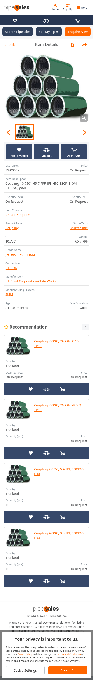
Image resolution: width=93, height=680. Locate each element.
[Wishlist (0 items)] (15, 21)
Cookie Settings (25, 670)
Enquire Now (78, 31)
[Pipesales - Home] (17, 7)
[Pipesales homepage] (46, 609)
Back (11, 45)
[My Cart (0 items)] (77, 21)
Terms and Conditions (69, 654)
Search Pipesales (17, 31)
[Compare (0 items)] (46, 21)
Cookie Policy (25, 654)
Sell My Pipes (49, 31)
